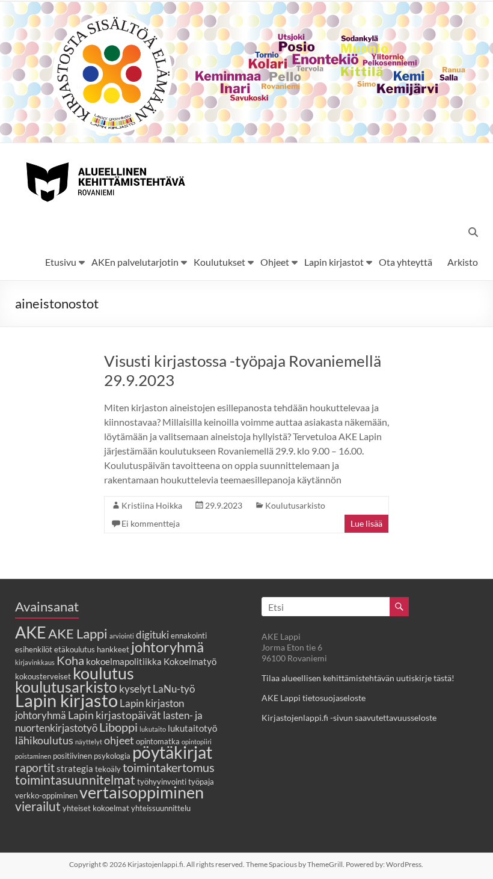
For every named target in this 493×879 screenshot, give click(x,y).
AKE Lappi (78, 633)
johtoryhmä (167, 646)
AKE (30, 632)
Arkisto (462, 262)
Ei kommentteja (150, 523)
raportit (35, 767)
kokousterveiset (43, 676)
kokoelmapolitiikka (124, 661)
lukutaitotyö (192, 728)
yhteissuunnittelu (161, 808)
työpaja (201, 781)
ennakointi (189, 635)
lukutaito (152, 729)
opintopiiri (197, 742)
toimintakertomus (169, 767)
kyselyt (135, 689)
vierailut (38, 805)
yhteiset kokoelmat (96, 808)
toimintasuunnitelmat (75, 779)
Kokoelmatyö (190, 661)
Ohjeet (274, 262)
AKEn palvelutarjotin (135, 262)
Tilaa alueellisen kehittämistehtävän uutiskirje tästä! (358, 678)
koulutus (103, 673)
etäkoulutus (74, 649)
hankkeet (113, 649)
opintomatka (158, 741)
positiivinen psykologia (91, 756)
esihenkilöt (33, 649)
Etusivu (60, 262)
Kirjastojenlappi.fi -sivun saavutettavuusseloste (349, 717)
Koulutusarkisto (295, 505)
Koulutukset (219, 262)
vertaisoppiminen (141, 792)
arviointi (121, 636)
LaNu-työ (174, 689)
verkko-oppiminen (46, 795)
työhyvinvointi (161, 781)
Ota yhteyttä (405, 262)
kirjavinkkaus (35, 662)
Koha (70, 660)
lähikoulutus (44, 740)
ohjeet (119, 740)
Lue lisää (366, 523)
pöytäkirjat (172, 752)
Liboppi (118, 727)
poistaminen (33, 756)
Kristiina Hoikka (151, 505)
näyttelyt (88, 742)
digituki (152, 635)
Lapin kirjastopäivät (114, 714)
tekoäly (108, 769)
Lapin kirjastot (334, 262)
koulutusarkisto (66, 687)
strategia (75, 768)
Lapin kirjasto (66, 700)
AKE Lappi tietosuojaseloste (314, 698)
